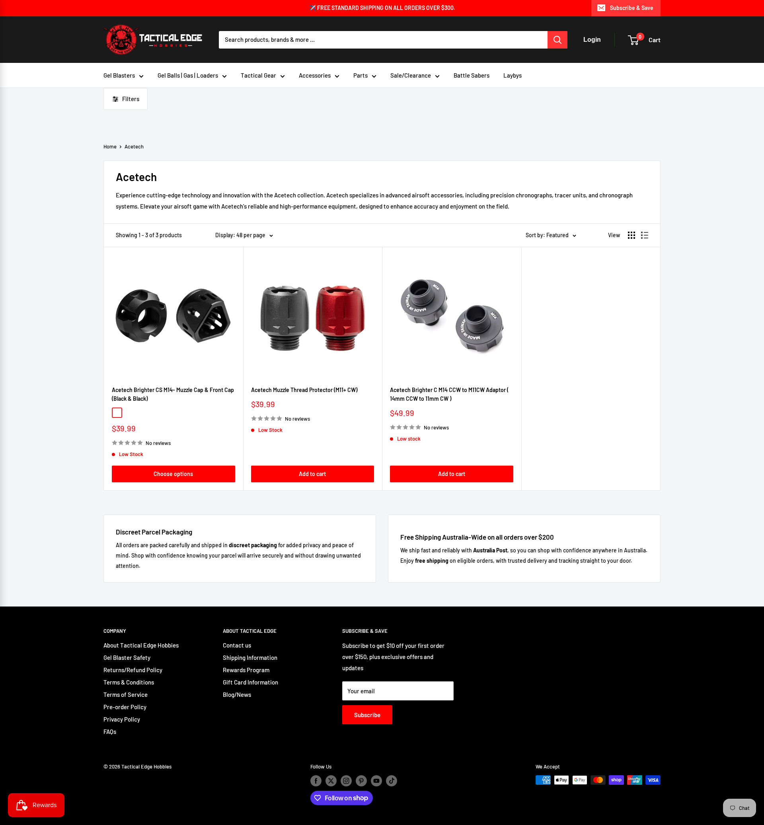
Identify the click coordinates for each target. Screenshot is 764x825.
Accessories (315, 75)
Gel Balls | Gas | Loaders (188, 75)
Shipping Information (250, 657)
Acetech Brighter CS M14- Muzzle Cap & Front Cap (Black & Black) (173, 394)
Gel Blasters (119, 75)
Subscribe (367, 714)
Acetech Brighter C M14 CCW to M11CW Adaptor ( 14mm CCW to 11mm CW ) (449, 394)
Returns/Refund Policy (132, 669)
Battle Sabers (471, 75)
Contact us (237, 645)
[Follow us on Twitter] (331, 780)
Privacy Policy (121, 719)
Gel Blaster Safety (126, 657)
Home (110, 146)
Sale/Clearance (410, 75)
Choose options (173, 473)
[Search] (557, 40)
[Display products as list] (644, 235)
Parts (360, 75)
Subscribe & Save (631, 7)
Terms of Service (125, 694)
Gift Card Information (250, 682)
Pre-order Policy (124, 706)
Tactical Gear (258, 75)
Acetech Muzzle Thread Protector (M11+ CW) (304, 389)
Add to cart (312, 473)
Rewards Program (246, 669)
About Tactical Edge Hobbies (141, 645)
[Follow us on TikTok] (391, 780)
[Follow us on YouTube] (376, 780)
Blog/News (237, 694)
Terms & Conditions (128, 682)
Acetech (134, 146)
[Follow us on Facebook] (316, 780)
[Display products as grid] (631, 235)
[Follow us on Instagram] (346, 780)
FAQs (109, 731)
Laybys (512, 75)
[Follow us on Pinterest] (361, 780)
